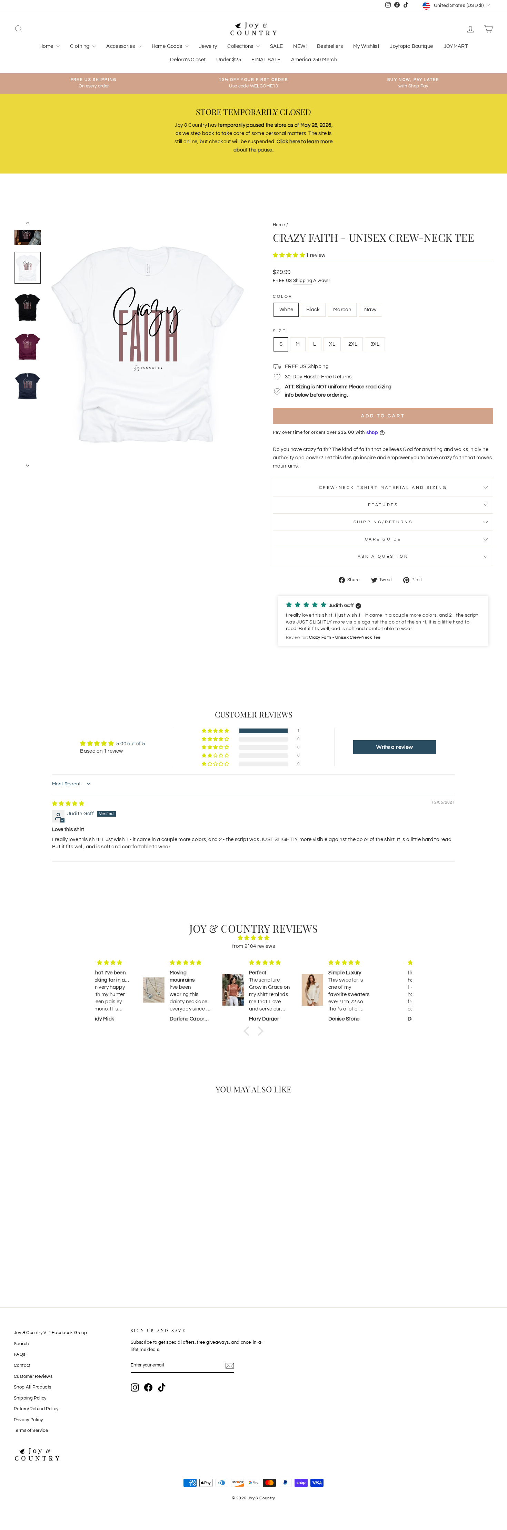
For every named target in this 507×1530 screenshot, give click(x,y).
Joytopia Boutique (411, 46)
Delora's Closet (188, 59)
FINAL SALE (266, 59)
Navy (370, 309)
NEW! (300, 46)
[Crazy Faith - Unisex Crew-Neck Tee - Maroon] (75, 1258)
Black (313, 309)
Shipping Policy (30, 1398)
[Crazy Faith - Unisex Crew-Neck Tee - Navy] (85, 1258)
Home (46, 46)
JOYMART (456, 46)
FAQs (20, 1354)
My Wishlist (366, 46)
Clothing (80, 46)
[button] (289, 255)
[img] (68, 803)
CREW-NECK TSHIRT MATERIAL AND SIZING (383, 487)
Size (279, 331)
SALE (276, 46)
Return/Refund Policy (36, 1409)
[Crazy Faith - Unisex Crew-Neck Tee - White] (57, 1258)
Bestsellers (330, 46)
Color (283, 296)
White (286, 309)
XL (332, 344)
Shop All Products (32, 1387)
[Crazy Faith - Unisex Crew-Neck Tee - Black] (66, 1258)
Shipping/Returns (383, 522)
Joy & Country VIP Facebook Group (50, 1333)
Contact (22, 1365)
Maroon (342, 309)
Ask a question (383, 556)
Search (21, 1344)
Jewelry (208, 46)
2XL (352, 344)
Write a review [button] (394, 747)
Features (383, 505)
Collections (241, 46)
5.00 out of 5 (130, 743)
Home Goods (167, 46)
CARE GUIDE (383, 539)
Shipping (302, 281)
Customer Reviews (33, 1376)
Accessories (121, 46)
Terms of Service (31, 1430)
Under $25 (228, 59)
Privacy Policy (28, 1420)
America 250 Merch (314, 59)
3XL (374, 344)
